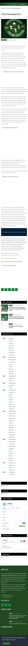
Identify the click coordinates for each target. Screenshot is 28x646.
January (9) (11, 408)
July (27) (11, 423)
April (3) (11, 369)
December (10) (12, 411)
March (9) (11, 350)
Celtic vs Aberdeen (6, 547)
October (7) (12, 392)
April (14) (11, 348)
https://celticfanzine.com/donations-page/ (11, 261)
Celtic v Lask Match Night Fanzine (18, 623)
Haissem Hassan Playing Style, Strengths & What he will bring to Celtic (17, 309)
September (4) (12, 383)
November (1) (12, 390)
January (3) (11, 437)
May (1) (11, 455)
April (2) (11, 401)
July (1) (10, 364)
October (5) (12, 444)
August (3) (11, 420)
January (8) (11, 355)
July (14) (11, 340)
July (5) (10, 387)
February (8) (12, 406)
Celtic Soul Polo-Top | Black (9, 265)
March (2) (11, 371)
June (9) (10, 425)
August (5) (11, 448)
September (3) (12, 418)
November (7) (12, 441)
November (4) (12, 376)
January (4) (11, 373)
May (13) (11, 345)
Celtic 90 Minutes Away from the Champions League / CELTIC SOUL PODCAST (17, 617)
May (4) (11, 366)
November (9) (12, 359)
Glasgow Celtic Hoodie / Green (10, 176)
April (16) (11, 430)
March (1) (11, 404)
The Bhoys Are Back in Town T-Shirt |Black (13, 71)
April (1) (11, 458)
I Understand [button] (6, 643)
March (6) (11, 432)
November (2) (12, 462)
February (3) (12, 352)
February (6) (12, 434)
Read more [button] (13, 639)
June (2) (10, 343)
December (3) (12, 357)
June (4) (10, 453)
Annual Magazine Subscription (10, 127)
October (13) (12, 416)
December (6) (12, 439)
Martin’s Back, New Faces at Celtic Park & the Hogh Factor (17, 317)
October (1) (12, 378)
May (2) (11, 399)
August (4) (11, 338)
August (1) (11, 380)
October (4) (12, 362)
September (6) (12, 446)
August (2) (11, 465)
